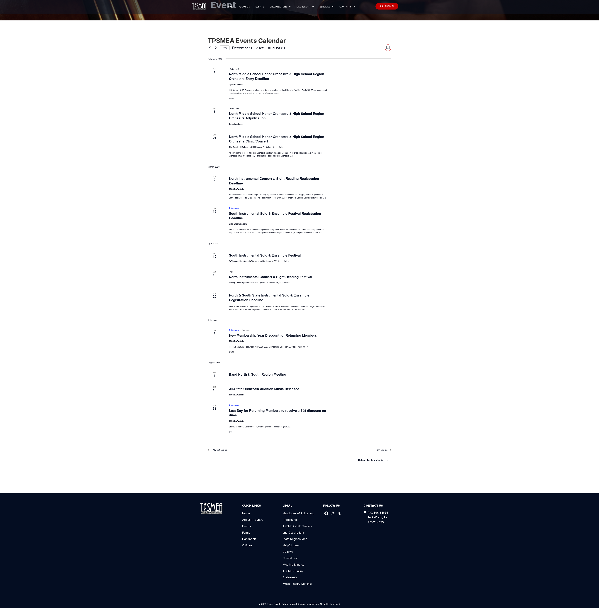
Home (230, 6)
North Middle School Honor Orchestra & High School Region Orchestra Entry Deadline (276, 76)
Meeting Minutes (293, 564)
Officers (247, 545)
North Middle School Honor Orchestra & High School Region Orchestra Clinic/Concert (276, 139)
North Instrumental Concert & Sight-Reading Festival (270, 276)
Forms (246, 532)
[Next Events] (216, 48)
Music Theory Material (297, 583)
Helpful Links (291, 545)
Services (325, 6)
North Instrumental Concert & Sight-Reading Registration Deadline (274, 180)
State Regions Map (295, 539)
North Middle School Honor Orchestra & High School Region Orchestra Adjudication (276, 115)
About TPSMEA (252, 519)
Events (260, 6)
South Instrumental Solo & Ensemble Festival (265, 255)
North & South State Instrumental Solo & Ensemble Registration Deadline (269, 297)
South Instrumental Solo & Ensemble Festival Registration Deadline (275, 215)
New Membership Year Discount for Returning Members (273, 335)
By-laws (288, 551)
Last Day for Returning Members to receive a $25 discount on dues (277, 412)
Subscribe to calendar (371, 459)
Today (224, 47)
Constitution (290, 558)
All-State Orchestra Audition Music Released (264, 388)
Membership (303, 6)
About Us (244, 6)
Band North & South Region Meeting (257, 374)
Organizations (278, 6)
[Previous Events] (210, 48)
